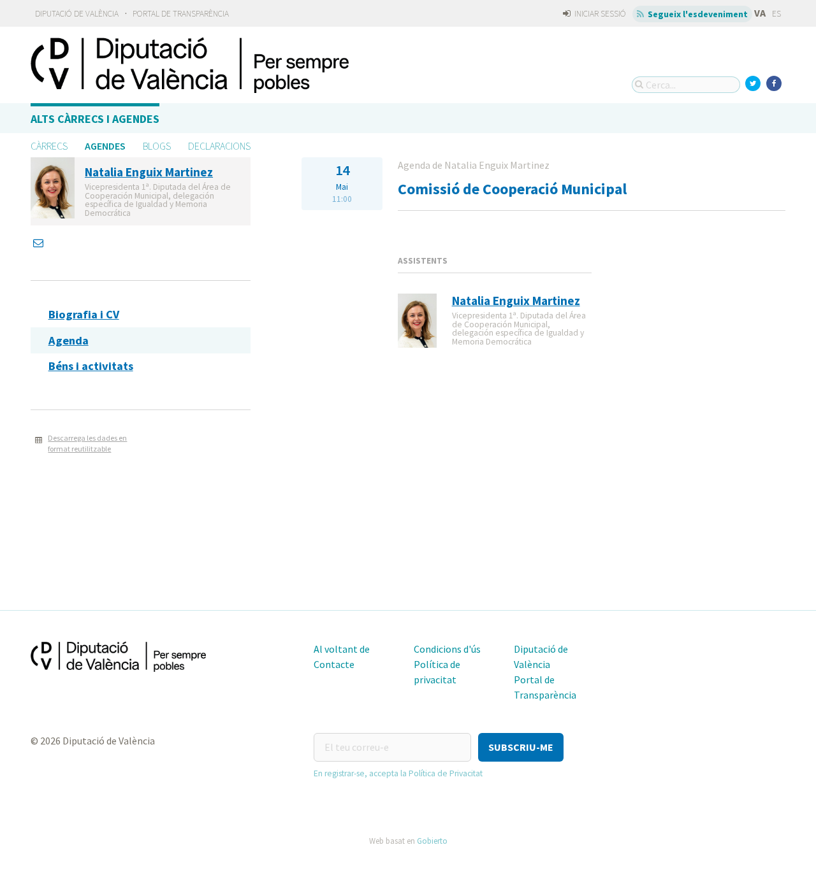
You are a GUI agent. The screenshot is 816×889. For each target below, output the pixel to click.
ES (776, 13)
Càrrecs (49, 145)
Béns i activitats (90, 366)
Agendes (105, 145)
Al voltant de (342, 649)
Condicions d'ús (447, 649)
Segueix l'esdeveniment (697, 14)
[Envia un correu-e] (39, 242)
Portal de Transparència (181, 13)
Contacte (334, 664)
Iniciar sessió (599, 13)
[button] (521, 747)
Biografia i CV (83, 314)
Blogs (157, 145)
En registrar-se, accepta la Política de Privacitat (398, 773)
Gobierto (432, 841)
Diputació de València (77, 13)
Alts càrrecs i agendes (95, 118)
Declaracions (219, 145)
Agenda (68, 340)
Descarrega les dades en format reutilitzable (87, 443)
